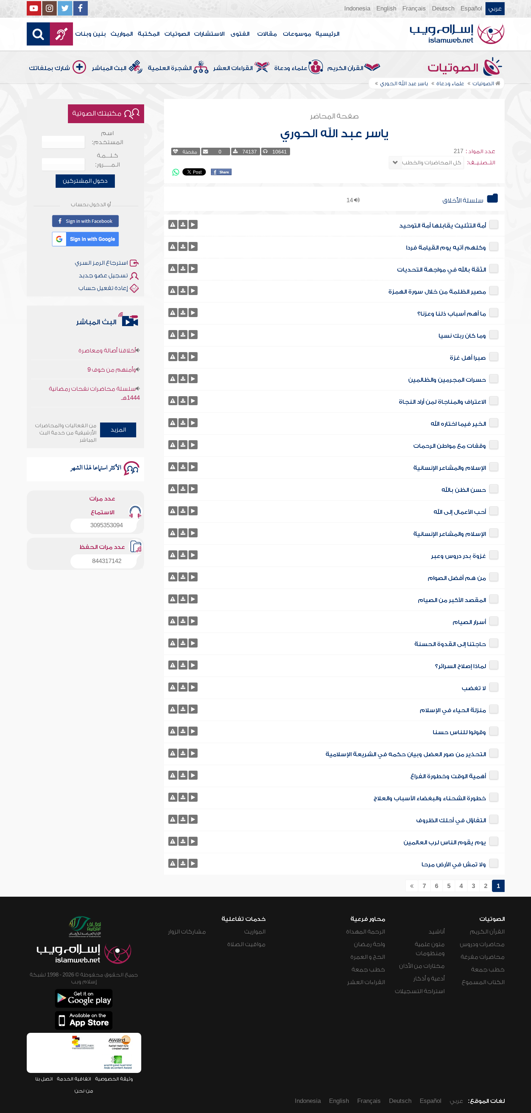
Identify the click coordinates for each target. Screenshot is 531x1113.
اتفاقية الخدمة (74, 1079)
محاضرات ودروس (482, 944)
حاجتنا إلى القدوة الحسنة (450, 644)
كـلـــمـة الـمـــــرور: (107, 160)
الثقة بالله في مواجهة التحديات (441, 270)
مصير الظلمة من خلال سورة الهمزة (437, 292)
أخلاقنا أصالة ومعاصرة (107, 337)
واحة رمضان (369, 944)
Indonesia (357, 8)
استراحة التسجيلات (420, 991)
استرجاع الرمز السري (101, 263)
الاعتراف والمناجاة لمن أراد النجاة (442, 402)
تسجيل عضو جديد (103, 275)
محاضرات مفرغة (483, 957)
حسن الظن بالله (463, 490)
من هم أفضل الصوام (457, 578)
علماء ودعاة (290, 68)
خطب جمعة (488, 969)
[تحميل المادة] (182, 224)
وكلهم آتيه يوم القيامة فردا (446, 247)
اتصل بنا (44, 1079)
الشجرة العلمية (169, 68)
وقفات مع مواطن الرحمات (449, 446)
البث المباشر (109, 68)
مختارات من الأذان (422, 966)
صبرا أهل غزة (468, 358)
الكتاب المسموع (483, 982)
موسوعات (297, 34)
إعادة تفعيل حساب (103, 288)
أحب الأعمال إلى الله (459, 512)
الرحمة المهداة (365, 931)
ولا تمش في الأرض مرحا (454, 864)
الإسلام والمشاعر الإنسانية (449, 468)
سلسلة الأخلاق (462, 200)
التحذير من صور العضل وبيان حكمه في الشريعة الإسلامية (405, 754)
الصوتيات (177, 34)
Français (414, 8)
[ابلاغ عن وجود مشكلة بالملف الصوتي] (172, 224)
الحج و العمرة (367, 957)
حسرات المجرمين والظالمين (447, 380)
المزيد (118, 429)
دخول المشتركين (85, 181)
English (386, 8)
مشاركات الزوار (187, 931)
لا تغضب (474, 688)
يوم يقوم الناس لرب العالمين (444, 842)
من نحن (83, 1090)
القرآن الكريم (345, 68)
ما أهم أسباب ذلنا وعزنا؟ (451, 314)
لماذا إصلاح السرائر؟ (460, 666)
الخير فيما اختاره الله (458, 424)
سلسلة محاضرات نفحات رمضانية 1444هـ (94, 379)
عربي (495, 8)
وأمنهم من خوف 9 (111, 356)
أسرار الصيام (469, 622)
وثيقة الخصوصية (114, 1079)
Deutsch (443, 8)
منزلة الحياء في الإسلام (453, 710)
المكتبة (148, 34)
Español (471, 8)
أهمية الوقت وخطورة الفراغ (448, 776)
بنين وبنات (90, 34)
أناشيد (436, 931)
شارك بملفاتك (49, 68)
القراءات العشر (232, 68)
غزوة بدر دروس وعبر (458, 556)
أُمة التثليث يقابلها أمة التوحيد (442, 225)
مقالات (267, 34)
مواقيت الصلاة (246, 944)
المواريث (122, 34)
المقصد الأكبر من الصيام (452, 600)
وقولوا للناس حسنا (459, 732)
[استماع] (193, 224)
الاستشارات (209, 34)
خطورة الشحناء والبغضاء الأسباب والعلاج (430, 798)
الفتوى (239, 34)
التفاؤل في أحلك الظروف (451, 820)
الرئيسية (327, 34)
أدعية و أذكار (429, 978)
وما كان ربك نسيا (462, 336)
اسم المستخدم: (107, 138)
